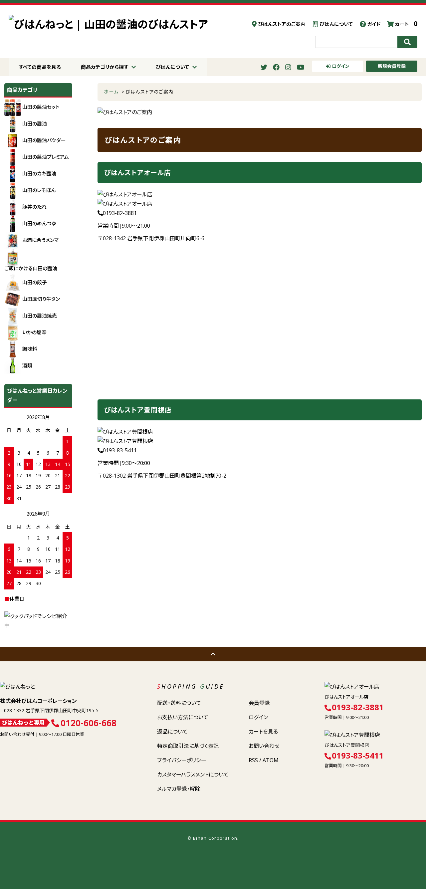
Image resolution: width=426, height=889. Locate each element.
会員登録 (259, 703)
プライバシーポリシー (181, 760)
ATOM (271, 760)
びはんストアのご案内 (281, 24)
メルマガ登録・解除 (178, 788)
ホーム (111, 92)
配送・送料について (179, 703)
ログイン (339, 66)
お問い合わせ (264, 746)
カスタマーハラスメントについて (193, 774)
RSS (253, 760)
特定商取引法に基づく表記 (188, 746)
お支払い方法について (182, 717)
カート (405, 24)
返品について (172, 731)
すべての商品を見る (40, 67)
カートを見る (263, 731)
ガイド (373, 24)
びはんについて (335, 24)
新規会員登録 (392, 66)
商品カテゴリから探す (104, 67)
